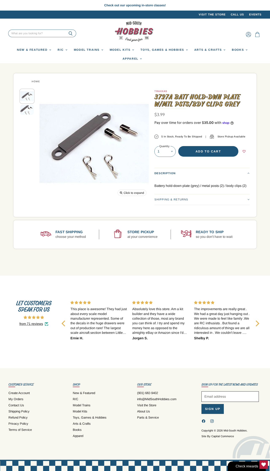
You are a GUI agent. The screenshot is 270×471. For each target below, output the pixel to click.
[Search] (70, 33)
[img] (33, 317)
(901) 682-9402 (147, 393)
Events (255, 14)
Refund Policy (18, 417)
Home (36, 81)
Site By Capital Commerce (217, 436)
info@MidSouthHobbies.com (157, 399)
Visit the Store (212, 14)
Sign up (212, 409)
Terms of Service (20, 429)
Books (238, 49)
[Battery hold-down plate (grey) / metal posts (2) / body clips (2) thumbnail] (27, 109)
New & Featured (33, 49)
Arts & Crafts (208, 49)
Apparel (131, 58)
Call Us (237, 14)
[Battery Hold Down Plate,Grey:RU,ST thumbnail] (27, 96)
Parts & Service (148, 417)
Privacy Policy (18, 423)
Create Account (19, 393)
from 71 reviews (31, 324)
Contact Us (16, 405)
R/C (61, 49)
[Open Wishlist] (263, 464)
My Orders (15, 399)
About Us (143, 411)
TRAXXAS (160, 91)
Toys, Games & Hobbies (162, 49)
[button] (202, 173)
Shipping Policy (19, 411)
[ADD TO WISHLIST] (244, 151)
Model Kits (121, 49)
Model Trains (87, 49)
